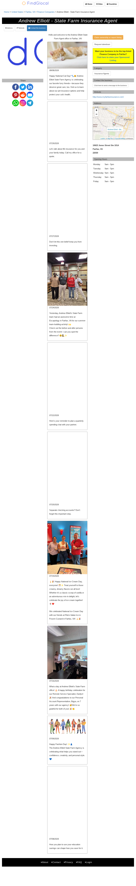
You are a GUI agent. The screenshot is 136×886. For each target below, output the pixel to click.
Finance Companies (46, 12)
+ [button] (96, 110)
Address (9, 28)
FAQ (79, 862)
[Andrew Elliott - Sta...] (114, 124)
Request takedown (102, 44)
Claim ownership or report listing (108, 37)
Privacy (69, 862)
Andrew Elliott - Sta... (115, 129)
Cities (100, 4)
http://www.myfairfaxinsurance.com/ (108, 97)
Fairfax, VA (30, 12)
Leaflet (102, 138)
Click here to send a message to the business (110, 85)
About (45, 862)
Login (89, 862)
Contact (56, 862)
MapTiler (110, 138)
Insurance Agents (101, 73)
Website (21, 28)
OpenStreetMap (120, 138)
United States (17, 12)
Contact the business (38, 28)
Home (89, 4)
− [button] (96, 114)
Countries (112, 4)
